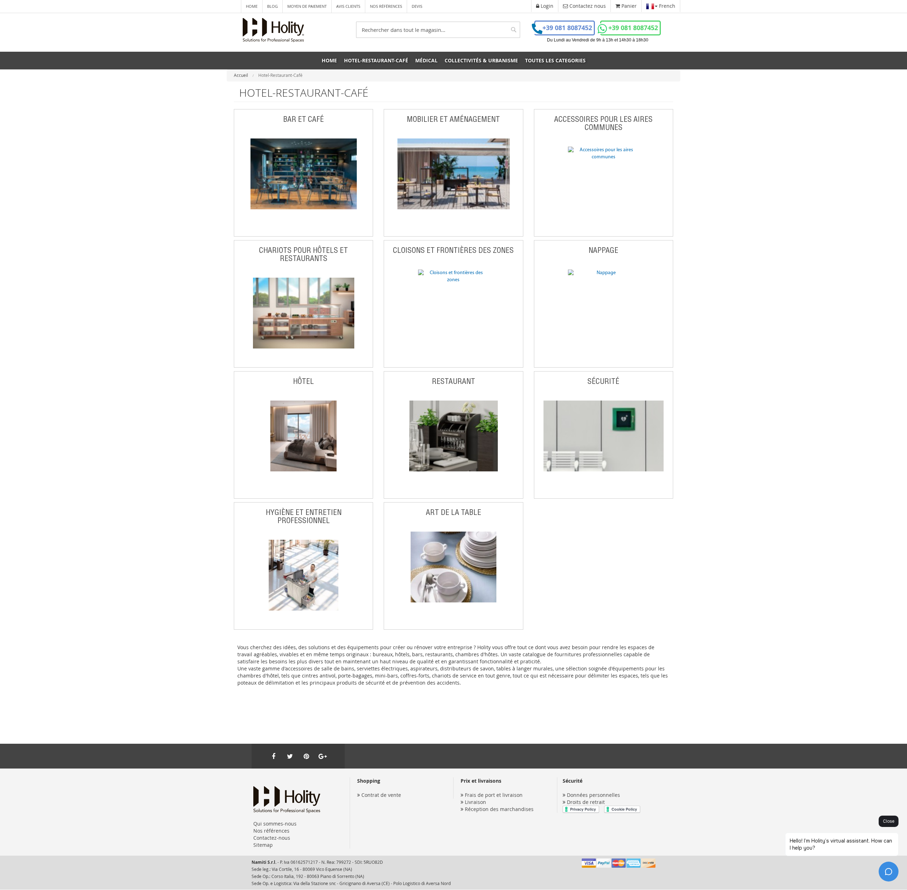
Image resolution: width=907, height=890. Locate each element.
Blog (272, 6)
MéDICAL (426, 60)
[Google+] (322, 756)
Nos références (386, 6)
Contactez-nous (271, 837)
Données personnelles (593, 795)
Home (252, 6)
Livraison (475, 802)
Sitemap (263, 844)
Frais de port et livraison (494, 795)
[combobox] (438, 30)
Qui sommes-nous (275, 823)
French (666, 5)
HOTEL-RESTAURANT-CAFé (376, 60)
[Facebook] (273, 756)
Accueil (241, 75)
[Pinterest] (306, 756)
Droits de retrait (586, 802)
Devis (417, 6)
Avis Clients (348, 6)
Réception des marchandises (499, 809)
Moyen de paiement (307, 6)
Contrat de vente (381, 795)
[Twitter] (289, 756)
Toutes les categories (555, 60)
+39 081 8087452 (567, 27)
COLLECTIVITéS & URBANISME (481, 60)
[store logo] (273, 30)
